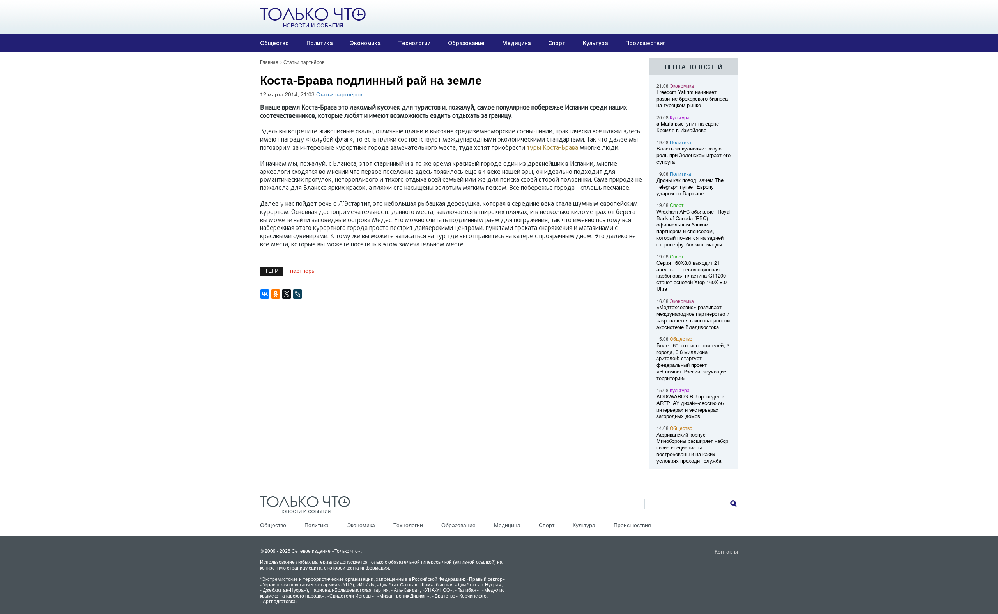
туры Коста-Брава (552, 148)
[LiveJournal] (297, 294)
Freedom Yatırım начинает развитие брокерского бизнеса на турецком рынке (692, 98)
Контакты (726, 551)
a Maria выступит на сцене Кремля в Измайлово (687, 127)
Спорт (556, 43)
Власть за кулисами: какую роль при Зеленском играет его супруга (693, 155)
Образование (466, 43)
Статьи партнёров (339, 94)
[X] (286, 294)
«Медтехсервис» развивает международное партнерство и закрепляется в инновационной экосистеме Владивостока (693, 316)
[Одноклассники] (275, 294)
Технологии (414, 43)
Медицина (516, 43)
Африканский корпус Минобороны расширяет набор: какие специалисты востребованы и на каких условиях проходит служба (693, 447)
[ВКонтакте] (264, 294)
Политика (319, 43)
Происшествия (645, 43)
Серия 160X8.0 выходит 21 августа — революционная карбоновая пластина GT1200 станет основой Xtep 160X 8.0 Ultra (691, 275)
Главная (269, 61)
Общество (274, 43)
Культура (595, 43)
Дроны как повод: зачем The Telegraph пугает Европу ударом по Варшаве (690, 186)
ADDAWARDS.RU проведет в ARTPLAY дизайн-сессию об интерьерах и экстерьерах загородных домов (690, 406)
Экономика (365, 43)
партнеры (303, 270)
